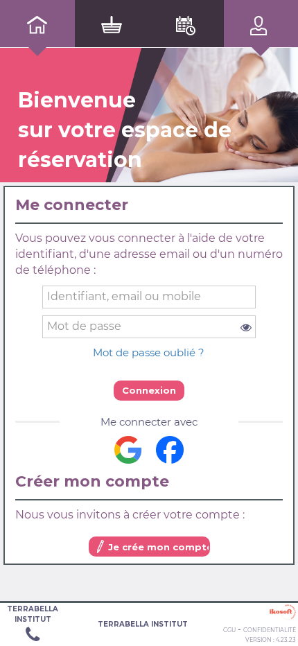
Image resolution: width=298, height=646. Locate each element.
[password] (149, 326)
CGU (229, 630)
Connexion (149, 390)
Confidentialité (269, 630)
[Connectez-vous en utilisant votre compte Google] (128, 450)
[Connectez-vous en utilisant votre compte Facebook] (170, 450)
